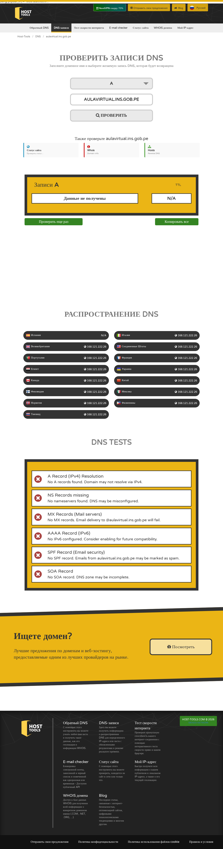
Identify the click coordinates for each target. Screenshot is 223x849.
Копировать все (177, 222)
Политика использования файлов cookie (153, 842)
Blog (180, 8)
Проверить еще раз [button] (53, 222)
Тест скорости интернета (89, 27)
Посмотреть (183, 646)
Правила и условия (201, 842)
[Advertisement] (111, 266)
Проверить (113, 115)
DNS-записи (61, 27)
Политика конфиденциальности (98, 842)
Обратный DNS (39, 27)
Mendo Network (198, 723)
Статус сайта (141, 27)
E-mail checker (118, 27)
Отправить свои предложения (150, 8)
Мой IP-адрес (185, 27)
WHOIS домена (163, 27)
